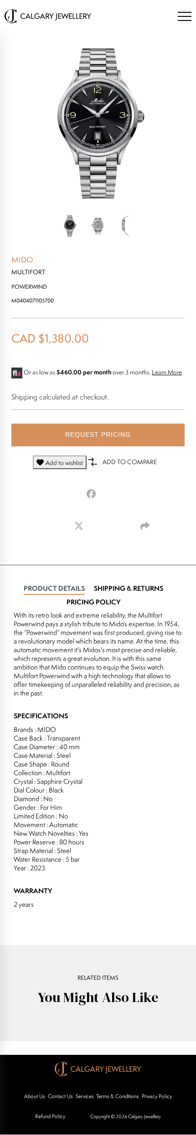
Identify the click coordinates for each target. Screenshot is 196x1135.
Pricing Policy (93, 602)
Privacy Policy (157, 1096)
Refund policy (50, 1116)
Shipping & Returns (128, 588)
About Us (34, 1096)
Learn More (167, 372)
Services (84, 1096)
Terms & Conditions (117, 1096)
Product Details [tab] (54, 588)
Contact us (60, 1096)
